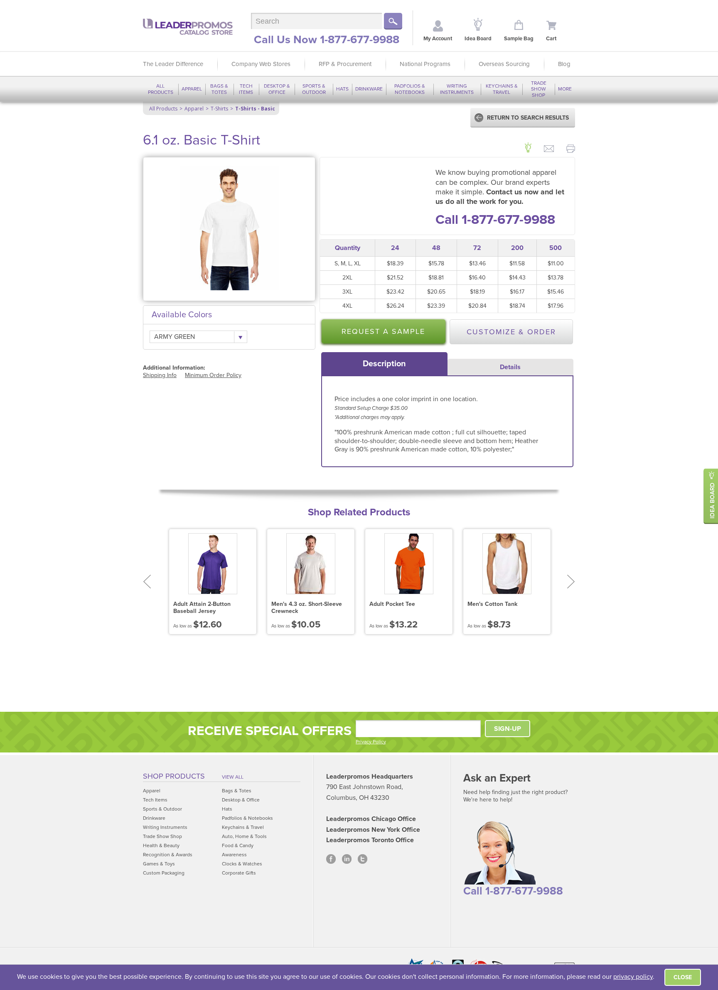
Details (510, 367)
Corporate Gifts (239, 873)
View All (232, 777)
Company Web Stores (260, 64)
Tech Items (246, 89)
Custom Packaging (163, 873)
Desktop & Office (277, 89)
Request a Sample (383, 331)
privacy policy (633, 977)
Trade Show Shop (538, 89)
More (565, 89)
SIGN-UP (507, 729)
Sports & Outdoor (314, 89)
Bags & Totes (219, 89)
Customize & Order (511, 331)
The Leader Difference (173, 64)
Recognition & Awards (167, 855)
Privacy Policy (371, 742)
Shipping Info (160, 375)
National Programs (425, 64)
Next (571, 581)
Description (384, 364)
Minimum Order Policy (213, 375)
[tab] (384, 363)
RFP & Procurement (345, 64)
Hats (342, 89)
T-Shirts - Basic (255, 108)
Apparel (192, 89)
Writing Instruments (457, 89)
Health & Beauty (161, 845)
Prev (147, 581)
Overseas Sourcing (504, 64)
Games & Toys (159, 864)
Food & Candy (237, 845)
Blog (564, 64)
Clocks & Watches (242, 864)
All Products (160, 89)
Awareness (234, 855)
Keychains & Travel (502, 89)
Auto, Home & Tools (244, 836)
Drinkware (369, 89)
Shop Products (174, 776)
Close (683, 977)
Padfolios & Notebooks (409, 89)
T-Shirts (219, 108)
